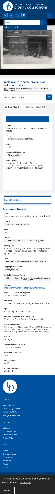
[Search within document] (49, 97)
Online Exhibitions (10, 434)
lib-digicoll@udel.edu (11, 415)
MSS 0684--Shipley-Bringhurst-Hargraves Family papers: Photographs (26, 89)
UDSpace (6, 428)
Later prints (9, 261)
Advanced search (11, 27)
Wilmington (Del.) (14, 155)
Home (5, 450)
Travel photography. (36, 240)
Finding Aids (8, 438)
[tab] (27, 119)
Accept (7, 490)
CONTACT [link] (7, 399)
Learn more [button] (25, 482)
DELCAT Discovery (10, 431)
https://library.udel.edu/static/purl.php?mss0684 (25, 287)
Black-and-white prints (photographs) (31, 261)
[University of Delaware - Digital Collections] (25, 6)
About (5, 464)
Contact (6, 467)
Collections (7, 457)
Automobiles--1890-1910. (15, 240)
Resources (7, 460)
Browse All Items (9, 454)
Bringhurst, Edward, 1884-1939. (20, 139)
